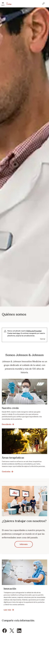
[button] (2, 3)
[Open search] (44, 3)
